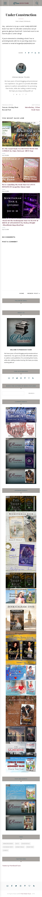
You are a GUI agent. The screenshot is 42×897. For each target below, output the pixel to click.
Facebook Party (8, 847)
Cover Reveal (26, 843)
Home (21, 293)
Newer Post (33, 293)
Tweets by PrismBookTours (11, 866)
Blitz (17, 843)
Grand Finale (20, 847)
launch (5, 850)
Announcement (8, 843)
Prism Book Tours (25, 893)
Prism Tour (30, 847)
